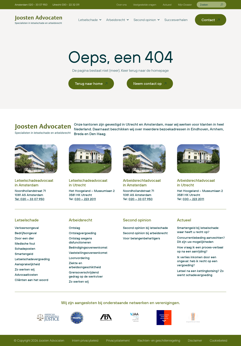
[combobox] (210, 5)
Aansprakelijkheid (27, 264)
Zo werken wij (25, 269)
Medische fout (25, 243)
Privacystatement (118, 340)
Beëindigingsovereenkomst (86, 247)
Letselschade (88, 20)
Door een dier (24, 238)
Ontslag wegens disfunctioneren (80, 240)
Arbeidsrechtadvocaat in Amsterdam (142, 182)
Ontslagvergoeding (82, 233)
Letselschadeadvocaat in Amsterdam (34, 182)
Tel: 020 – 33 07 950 (29, 199)
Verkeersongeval (27, 228)
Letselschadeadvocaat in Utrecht (88, 182)
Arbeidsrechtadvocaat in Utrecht (196, 182)
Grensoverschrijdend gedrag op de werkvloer (86, 274)
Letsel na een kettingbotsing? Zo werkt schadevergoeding (200, 273)
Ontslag (74, 228)
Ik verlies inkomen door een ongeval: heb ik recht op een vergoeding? (197, 261)
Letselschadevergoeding (32, 259)
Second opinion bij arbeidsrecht (145, 233)
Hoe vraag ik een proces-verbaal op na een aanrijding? (200, 249)
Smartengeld (24, 254)
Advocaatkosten (26, 275)
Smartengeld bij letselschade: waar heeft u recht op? (198, 230)
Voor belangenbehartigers (141, 238)
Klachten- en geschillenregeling (159, 340)
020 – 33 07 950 (141, 199)
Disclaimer (195, 340)
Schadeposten (25, 249)
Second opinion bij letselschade (145, 228)
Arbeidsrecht (115, 20)
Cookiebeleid (218, 340)
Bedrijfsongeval (26, 233)
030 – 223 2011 (85, 199)
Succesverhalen (176, 20)
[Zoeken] (221, 5)
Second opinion (145, 20)
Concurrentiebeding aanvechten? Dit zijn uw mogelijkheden (201, 240)
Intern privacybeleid (85, 340)
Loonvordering (79, 258)
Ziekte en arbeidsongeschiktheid (85, 265)
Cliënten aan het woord (31, 280)
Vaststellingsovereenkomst (86, 253)
